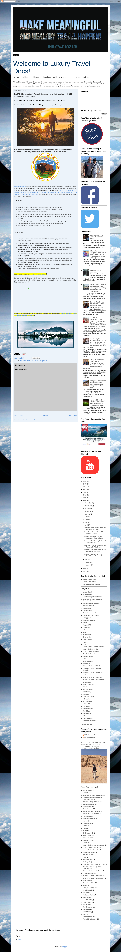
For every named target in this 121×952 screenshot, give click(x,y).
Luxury (85, 644)
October (87, 508)
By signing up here (20, 186)
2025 (85, 484)
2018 (85, 568)
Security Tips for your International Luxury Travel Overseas (97, 303)
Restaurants (87, 682)
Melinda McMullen (90, 735)
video (84, 716)
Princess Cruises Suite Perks (92, 672)
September (88, 511)
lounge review (87, 639)
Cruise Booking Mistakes (91, 603)
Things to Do (43, 361)
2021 (85, 495)
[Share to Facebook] (37, 358)
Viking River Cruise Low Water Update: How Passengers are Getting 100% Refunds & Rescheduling (98, 288)
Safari (85, 687)
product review (88, 675)
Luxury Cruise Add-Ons (91, 649)
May (86, 522)
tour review (86, 706)
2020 (85, 498)
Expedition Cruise (89, 620)
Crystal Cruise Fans (89, 579)
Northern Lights (88, 661)
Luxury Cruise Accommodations (93, 646)
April (86, 525)
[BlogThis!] (34, 358)
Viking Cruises (87, 718)
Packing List (87, 663)
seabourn (86, 694)
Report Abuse (86, 725)
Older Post (72, 415)
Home (45, 415)
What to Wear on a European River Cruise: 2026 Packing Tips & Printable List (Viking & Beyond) (98, 254)
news (84, 659)
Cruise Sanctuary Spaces (91, 613)
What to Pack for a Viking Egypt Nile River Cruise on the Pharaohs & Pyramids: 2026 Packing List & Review (93, 745)
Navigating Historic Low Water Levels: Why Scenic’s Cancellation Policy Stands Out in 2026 (98, 384)
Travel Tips (86, 711)
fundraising (86, 627)
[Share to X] (36, 358)
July (86, 517)
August (87, 514)
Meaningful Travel (24, 361)
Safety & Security (88, 689)
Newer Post (19, 415)
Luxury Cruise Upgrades (91, 651)
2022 (85, 492)
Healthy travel (87, 634)
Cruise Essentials (88, 606)
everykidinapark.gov (38, 274)
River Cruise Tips (88, 684)
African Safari (87, 592)
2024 (85, 487)
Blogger (64, 946)
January (88, 565)
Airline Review (87, 594)
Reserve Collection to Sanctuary (93, 680)
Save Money (35, 361)
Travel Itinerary (88, 708)
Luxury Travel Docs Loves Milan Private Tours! (96, 236)
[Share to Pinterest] (39, 358)
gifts (84, 630)
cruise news (87, 608)
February (88, 562)
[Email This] (32, 358)
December (88, 503)
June (86, 519)
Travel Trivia (87, 713)
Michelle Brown (89, 737)
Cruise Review (87, 610)
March (87, 559)
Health (85, 632)
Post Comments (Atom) (30, 420)
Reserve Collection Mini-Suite (92, 677)
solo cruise (86, 699)
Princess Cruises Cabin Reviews (94, 666)
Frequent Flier (87, 625)
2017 (85, 571)
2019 (85, 500)
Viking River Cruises (89, 720)
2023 (85, 489)
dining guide (87, 618)
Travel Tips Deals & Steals (91, 584)
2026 (85, 481)
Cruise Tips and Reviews (91, 615)
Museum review (88, 656)
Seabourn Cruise (88, 696)
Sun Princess (87, 701)
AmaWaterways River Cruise (92, 597)
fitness (85, 622)
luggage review (88, 642)
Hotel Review (87, 637)
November (88, 505)
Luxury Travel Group (89, 582)
